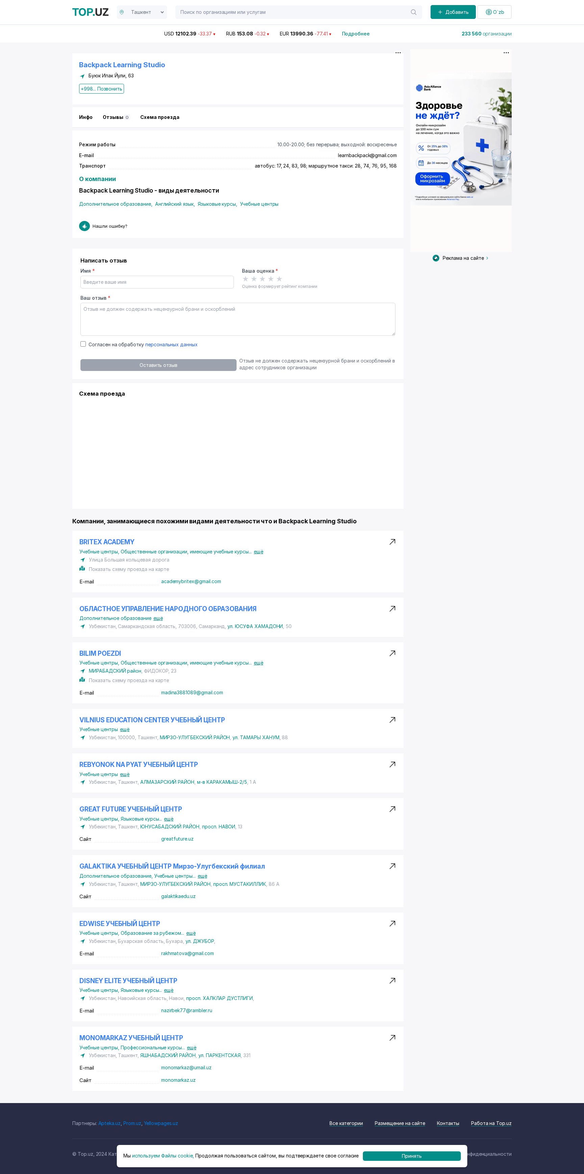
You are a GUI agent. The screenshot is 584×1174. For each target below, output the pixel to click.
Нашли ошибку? (110, 226)
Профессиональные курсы (153, 1047)
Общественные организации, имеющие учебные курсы (186, 551)
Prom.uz (132, 1123)
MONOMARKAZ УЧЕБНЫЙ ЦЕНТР (131, 1038)
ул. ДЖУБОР (200, 941)
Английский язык (175, 204)
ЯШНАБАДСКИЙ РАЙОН (168, 1055)
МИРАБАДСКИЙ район (115, 671)
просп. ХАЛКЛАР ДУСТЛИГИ (219, 998)
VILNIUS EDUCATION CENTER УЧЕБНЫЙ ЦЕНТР (152, 720)
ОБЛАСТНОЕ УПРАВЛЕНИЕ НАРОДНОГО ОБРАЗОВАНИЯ (168, 609)
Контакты (448, 1123)
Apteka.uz (109, 1123)
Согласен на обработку (143, 344)
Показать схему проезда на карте (129, 569)
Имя (87, 271)
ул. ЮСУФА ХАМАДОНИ (255, 626)
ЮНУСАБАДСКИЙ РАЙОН (169, 826)
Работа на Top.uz (491, 1123)
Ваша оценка (260, 271)
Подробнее (356, 33)
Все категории (346, 1123)
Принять (412, 1156)
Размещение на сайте (400, 1123)
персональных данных (171, 344)
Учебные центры (259, 204)
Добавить (457, 12)
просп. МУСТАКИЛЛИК (239, 884)
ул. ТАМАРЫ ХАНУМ (256, 737)
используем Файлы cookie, (163, 1156)
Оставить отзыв (158, 365)
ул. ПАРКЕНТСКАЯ (219, 1055)
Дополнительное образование (115, 204)
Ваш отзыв (95, 298)
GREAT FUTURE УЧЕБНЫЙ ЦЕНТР (130, 809)
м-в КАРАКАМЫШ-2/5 (222, 782)
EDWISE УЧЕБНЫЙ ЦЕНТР (119, 924)
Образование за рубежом (152, 933)
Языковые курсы (217, 204)
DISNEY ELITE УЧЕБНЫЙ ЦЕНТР (128, 981)
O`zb (498, 12)
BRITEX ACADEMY (107, 542)
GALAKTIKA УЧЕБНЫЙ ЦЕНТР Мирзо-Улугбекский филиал (172, 866)
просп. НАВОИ (218, 826)
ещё (258, 551)
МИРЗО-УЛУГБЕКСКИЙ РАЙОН (195, 737)
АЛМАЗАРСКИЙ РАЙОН (167, 782)
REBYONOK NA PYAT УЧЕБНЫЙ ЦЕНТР (138, 765)
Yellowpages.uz (161, 1123)
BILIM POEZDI (100, 653)
